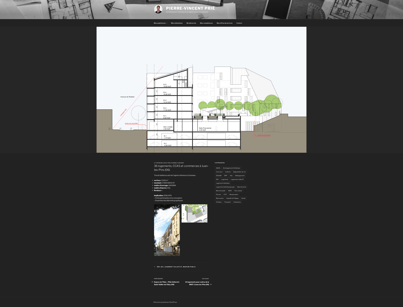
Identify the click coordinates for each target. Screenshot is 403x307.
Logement (224, 179)
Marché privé (241, 187)
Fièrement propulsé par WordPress (165, 302)
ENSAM (218, 175)
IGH (217, 179)
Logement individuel (223, 183)
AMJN (218, 168)
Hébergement (240, 175)
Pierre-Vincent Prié (190, 8)
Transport (227, 202)
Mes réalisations (177, 23)
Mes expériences (160, 23)
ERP (158, 267)
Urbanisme (237, 202)
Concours (219, 172)
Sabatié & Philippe (232, 198)
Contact (239, 23)
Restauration (234, 194)
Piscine (218, 194)
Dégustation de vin (239, 172)
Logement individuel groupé (225, 187)
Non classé (238, 191)
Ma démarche (191, 23)
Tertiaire (219, 202)
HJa (162, 267)
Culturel (227, 172)
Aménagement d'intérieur (231, 168)
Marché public (189, 267)
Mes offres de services (224, 23)
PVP (225, 194)
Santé (243, 198)
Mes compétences (206, 23)
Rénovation (220, 198)
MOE (230, 191)
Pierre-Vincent (177, 163)
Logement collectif (173, 267)
